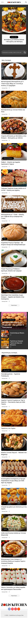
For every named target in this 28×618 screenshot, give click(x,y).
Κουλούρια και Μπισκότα (9, 319)
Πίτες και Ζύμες (7, 105)
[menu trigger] (3, 2)
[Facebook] (9, 609)
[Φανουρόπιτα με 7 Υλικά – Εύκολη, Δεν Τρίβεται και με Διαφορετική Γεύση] (14, 204)
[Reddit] (18, 609)
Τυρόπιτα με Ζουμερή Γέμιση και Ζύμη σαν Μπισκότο (16, 343)
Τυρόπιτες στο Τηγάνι (8, 428)
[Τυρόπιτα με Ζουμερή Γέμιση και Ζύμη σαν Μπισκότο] (5, 343)
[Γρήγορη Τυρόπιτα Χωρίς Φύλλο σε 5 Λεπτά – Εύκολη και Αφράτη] (14, 178)
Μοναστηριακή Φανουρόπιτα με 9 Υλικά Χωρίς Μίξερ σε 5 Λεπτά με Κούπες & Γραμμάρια (12, 83)
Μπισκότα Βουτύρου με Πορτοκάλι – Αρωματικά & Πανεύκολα (13, 325)
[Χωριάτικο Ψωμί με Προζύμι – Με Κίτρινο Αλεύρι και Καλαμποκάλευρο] (14, 232)
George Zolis (4, 88)
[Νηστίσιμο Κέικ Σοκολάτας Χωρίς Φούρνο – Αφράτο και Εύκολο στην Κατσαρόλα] (14, 284)
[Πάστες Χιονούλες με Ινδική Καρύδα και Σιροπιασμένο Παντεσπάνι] (14, 577)
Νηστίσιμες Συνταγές (8, 77)
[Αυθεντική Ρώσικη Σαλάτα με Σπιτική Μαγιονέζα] (14, 522)
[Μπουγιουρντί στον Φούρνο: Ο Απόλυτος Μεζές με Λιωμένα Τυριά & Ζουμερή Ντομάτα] (14, 549)
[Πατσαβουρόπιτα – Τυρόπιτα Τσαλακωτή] (14, 363)
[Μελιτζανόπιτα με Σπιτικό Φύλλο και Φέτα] (14, 99)
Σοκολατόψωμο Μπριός (17, 333)
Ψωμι (5, 238)
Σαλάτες (5, 529)
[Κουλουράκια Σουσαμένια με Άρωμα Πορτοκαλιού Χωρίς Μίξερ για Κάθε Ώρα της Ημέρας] (14, 468)
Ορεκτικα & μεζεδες (8, 555)
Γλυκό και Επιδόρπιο (8, 158)
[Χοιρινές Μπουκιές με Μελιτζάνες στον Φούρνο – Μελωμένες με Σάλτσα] (14, 125)
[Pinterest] (12, 609)
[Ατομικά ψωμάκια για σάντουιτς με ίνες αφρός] (14, 496)
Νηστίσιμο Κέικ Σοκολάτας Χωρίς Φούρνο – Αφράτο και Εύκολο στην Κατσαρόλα (12, 297)
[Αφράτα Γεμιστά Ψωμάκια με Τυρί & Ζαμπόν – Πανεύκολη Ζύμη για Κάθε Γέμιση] (14, 389)
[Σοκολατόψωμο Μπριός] (5, 333)
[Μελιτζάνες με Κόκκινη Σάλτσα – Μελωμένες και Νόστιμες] (14, 20)
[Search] (26, 2)
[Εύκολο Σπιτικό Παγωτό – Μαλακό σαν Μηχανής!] (14, 442)
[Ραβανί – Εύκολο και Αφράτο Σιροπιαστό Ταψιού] (14, 151)
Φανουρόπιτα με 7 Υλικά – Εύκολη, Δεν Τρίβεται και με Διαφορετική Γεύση (12, 216)
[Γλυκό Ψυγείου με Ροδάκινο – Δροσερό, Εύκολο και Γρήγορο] (14, 258)
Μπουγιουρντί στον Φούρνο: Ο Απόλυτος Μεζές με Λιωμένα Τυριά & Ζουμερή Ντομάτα (13, 561)
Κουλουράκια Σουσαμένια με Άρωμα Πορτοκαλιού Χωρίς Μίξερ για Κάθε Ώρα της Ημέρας (13, 480)
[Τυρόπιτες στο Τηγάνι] (14, 418)
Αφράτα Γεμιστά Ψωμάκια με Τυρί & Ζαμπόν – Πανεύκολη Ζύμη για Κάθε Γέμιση (13, 402)
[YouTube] (15, 609)
